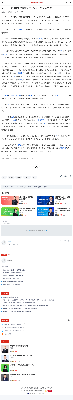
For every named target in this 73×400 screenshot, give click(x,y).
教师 (40, 39)
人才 (30, 95)
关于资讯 (49, 388)
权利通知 (36, 388)
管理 (58, 73)
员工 (12, 117)
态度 (43, 123)
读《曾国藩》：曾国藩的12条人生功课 (12, 273)
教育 (20, 30)
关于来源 (11, 254)
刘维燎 (9, 241)
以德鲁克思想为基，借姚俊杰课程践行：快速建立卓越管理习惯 (19, 303)
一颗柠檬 (10, 12)
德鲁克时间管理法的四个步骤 (10, 297)
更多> (70, 320)
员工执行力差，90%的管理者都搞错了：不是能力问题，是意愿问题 (20, 308)
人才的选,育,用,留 (8, 334)
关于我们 (43, 388)
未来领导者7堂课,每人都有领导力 (12, 330)
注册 (45, 230)
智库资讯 (5, 187)
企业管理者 (40, 120)
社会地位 (6, 54)
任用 (19, 145)
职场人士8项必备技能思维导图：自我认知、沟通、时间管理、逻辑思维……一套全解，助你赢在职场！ (29, 300)
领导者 (18, 95)
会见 (61, 51)
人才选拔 (56, 95)
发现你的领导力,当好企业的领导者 (13, 324)
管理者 (12, 95)
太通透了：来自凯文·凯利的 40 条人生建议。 (14, 275)
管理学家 (15, 154)
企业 (6, 95)
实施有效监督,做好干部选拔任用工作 (13, 327)
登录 (28, 230)
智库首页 (23, 388)
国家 (20, 73)
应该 (20, 80)
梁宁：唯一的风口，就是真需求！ (11, 278)
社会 (9, 104)
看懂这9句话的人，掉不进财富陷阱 (12, 284)
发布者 (4, 255)
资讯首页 (30, 388)
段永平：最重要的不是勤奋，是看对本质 (13, 281)
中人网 (21, 12)
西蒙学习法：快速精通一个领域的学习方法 (14, 270)
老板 (14, 120)
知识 (56, 136)
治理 (17, 73)
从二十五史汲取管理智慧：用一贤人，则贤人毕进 (33, 187)
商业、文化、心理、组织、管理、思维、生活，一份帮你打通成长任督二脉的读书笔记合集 (25, 305)
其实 (13, 76)
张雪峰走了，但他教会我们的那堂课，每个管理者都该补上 (18, 311)
